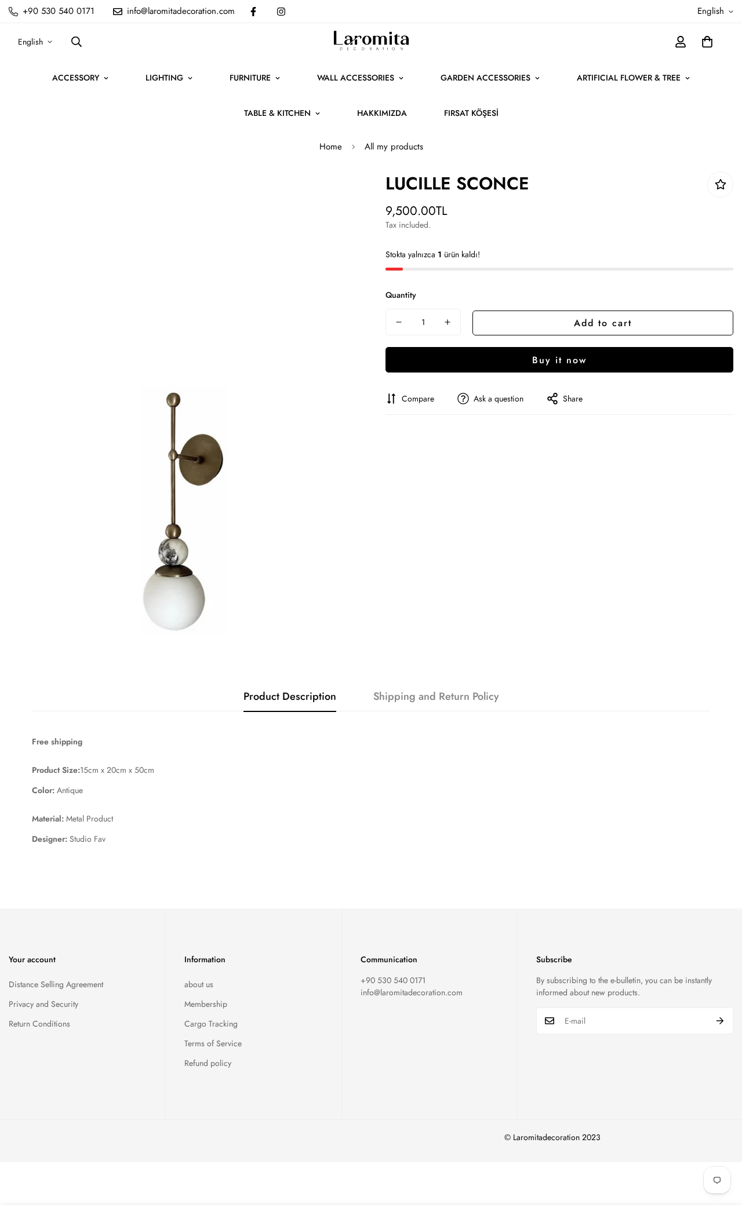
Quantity (400, 295)
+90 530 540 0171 (393, 980)
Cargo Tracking (211, 1023)
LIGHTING (164, 77)
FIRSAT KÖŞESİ (471, 113)
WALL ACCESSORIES (355, 77)
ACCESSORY (75, 77)
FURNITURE (250, 77)
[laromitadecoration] (371, 41)
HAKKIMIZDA (382, 113)
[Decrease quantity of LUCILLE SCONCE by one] (399, 322)
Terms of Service (213, 1043)
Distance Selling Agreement (56, 984)
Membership (205, 1004)
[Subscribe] (720, 1020)
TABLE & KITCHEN (277, 113)
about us (198, 984)
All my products (394, 146)
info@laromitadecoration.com (412, 992)
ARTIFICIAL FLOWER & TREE (629, 77)
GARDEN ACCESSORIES (485, 77)
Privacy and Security (43, 1004)
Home (330, 146)
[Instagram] (281, 11)
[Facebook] (253, 11)
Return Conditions (39, 1023)
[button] (707, 41)
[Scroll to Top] (719, 1142)
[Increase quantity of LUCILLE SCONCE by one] (447, 322)
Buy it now (559, 359)
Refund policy (207, 1063)
